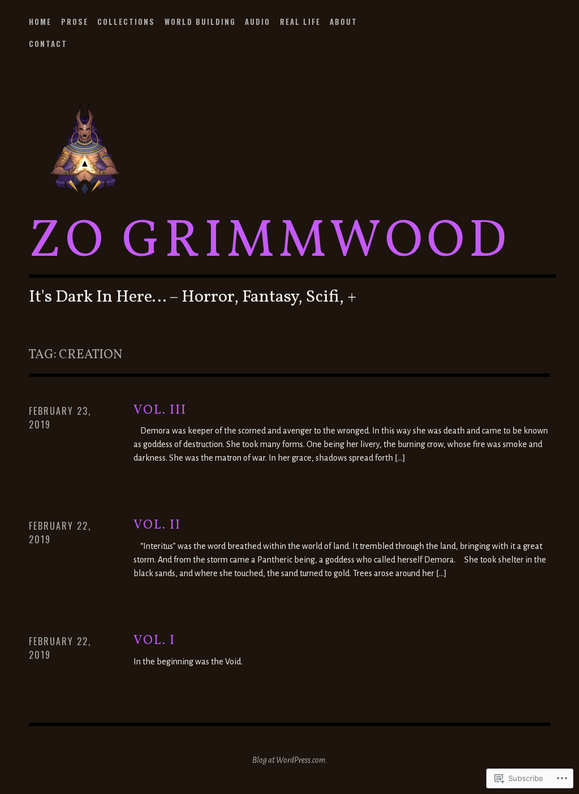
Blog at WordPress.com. (289, 760)
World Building (200, 21)
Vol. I (154, 641)
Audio (257, 21)
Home (40, 21)
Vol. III (160, 410)
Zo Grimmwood (270, 242)
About (343, 21)
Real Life (300, 21)
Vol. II (157, 525)
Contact (48, 43)
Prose (74, 21)
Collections (126, 21)
